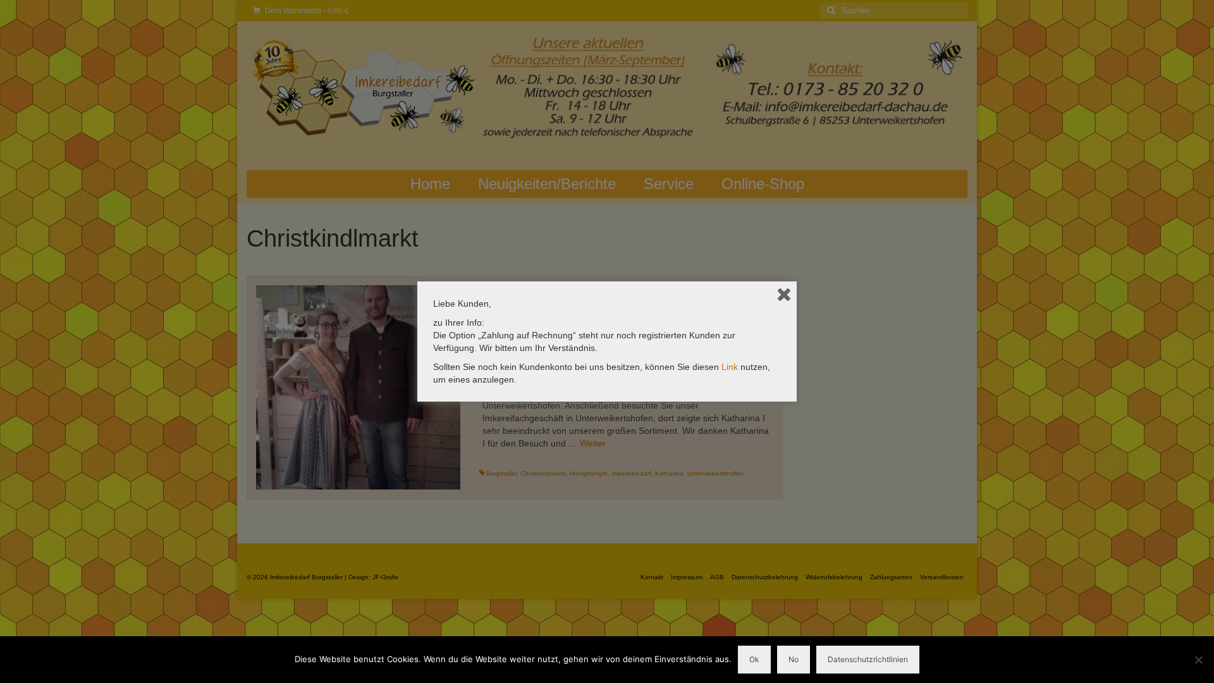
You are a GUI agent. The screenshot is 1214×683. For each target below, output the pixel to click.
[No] (1198, 659)
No (793, 659)
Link (729, 367)
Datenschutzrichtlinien (868, 659)
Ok (754, 659)
